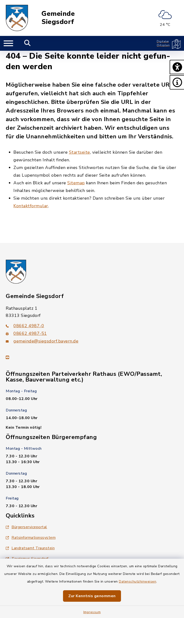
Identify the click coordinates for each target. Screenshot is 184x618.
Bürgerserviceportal (29, 527)
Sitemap (76, 183)
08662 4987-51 (30, 333)
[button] (177, 67)
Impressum (92, 612)
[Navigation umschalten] (8, 43)
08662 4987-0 (28, 326)
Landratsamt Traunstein (33, 548)
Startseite (79, 152)
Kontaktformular (30, 206)
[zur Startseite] (17, 18)
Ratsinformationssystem (34, 537)
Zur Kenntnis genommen (92, 596)
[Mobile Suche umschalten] (27, 43)
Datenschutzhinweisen (137, 581)
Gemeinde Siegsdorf (58, 18)
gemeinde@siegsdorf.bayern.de (45, 341)
